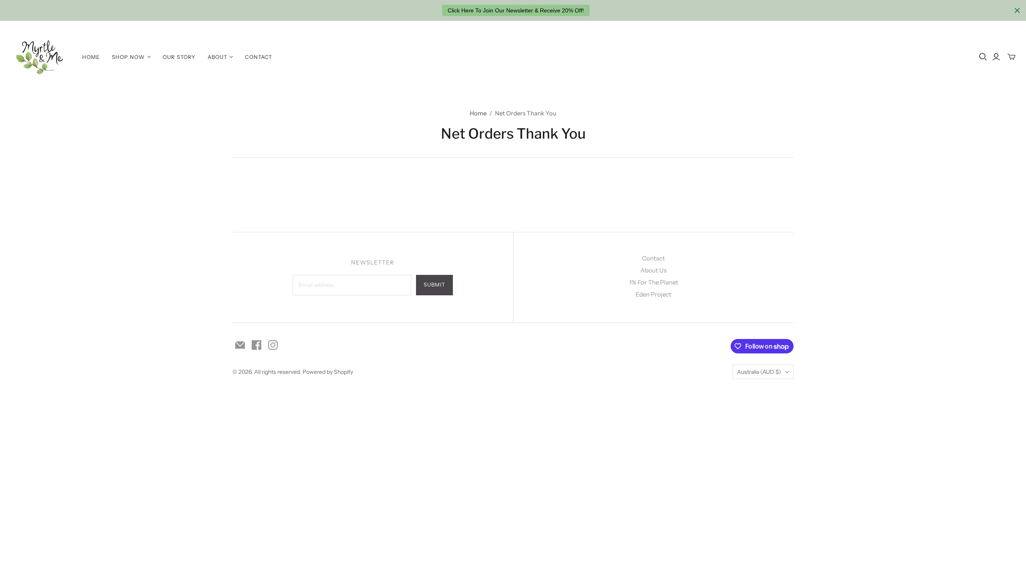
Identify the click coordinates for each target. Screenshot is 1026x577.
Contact (258, 57)
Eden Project (653, 294)
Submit (434, 284)
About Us (653, 270)
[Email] (240, 345)
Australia (759, 371)
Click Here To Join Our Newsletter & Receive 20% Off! (516, 10)
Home (91, 57)
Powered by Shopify (328, 371)
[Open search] (983, 57)
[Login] (996, 56)
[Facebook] (256, 345)
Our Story (179, 57)
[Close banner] (1017, 10)
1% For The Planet (653, 282)
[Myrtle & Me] (40, 57)
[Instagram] (273, 345)
